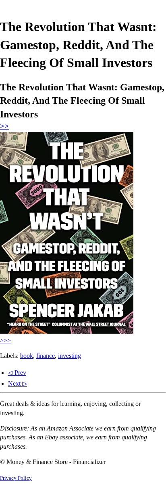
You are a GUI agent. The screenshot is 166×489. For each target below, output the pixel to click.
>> (4, 126)
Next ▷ (17, 383)
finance (45, 355)
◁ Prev (17, 372)
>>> (5, 340)
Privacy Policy (16, 478)
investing (69, 355)
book (26, 355)
